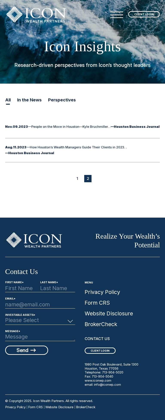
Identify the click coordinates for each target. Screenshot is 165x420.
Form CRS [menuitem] (97, 303)
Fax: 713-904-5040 (99, 376)
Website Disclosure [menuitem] (109, 313)
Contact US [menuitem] (97, 338)
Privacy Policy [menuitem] (102, 292)
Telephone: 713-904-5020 (104, 372)
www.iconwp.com (98, 380)
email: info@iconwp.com (103, 384)
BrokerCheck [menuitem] (101, 324)
